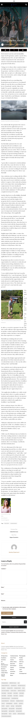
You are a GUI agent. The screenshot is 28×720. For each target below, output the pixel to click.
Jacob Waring (15, 698)
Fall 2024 (10, 695)
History (12, 669)
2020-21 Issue (13, 682)
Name (3, 587)
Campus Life (4, 670)
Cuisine (12, 659)
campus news (17, 688)
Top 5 (20, 669)
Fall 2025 (16, 695)
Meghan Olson (19, 700)
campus (3, 688)
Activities (3, 659)
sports (7, 705)
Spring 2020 (11, 708)
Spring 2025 (18, 711)
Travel (20, 671)
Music (11, 675)
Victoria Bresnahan (6, 716)
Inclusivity (12, 671)
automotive (13, 685)
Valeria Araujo (21, 713)
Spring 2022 (18, 708)
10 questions (5, 682)
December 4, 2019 (20, 44)
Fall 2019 (6, 523)
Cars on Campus (3, 675)
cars (23, 688)
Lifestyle (12, 673)
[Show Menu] (14, 1)
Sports (20, 663)
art (18, 682)
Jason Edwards (5, 700)
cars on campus (5, 690)
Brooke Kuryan (21, 685)
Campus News (4, 672)
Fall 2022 (22, 693)
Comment (4, 568)
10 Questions (4, 655)
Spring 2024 (11, 711)
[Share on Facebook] (5, 50)
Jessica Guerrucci (9, 44)
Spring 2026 (4, 713)
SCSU (3, 705)
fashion (21, 695)
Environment (13, 665)
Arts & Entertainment (4, 664)
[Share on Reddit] (23, 50)
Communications (14, 655)
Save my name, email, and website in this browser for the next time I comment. (14, 608)
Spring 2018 (18, 705)
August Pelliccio (5, 685)
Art (2, 661)
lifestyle (12, 700)
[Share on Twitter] (14, 50)
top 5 (10, 713)
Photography (22, 655)
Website (3, 600)
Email (3, 594)
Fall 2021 (16, 693)
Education (12, 663)
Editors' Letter (21, 690)
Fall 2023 (4, 695)
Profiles (21, 657)
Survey (21, 665)
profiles (21, 703)
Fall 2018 (4, 693)
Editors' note (13, 661)
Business (3, 668)
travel (14, 713)
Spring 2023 (4, 711)
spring (12, 705)
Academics (3, 657)
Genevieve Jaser (6, 698)
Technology (22, 667)
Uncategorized (22, 673)
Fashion (12, 667)
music (3, 703)
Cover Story (13, 657)
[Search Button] (26, 4)
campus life (9, 688)
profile (15, 703)
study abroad (14, 523)
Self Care (21, 661)
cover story (13, 690)
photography (9, 703)
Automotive (4, 666)
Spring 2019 (4, 708)
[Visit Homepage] (14, 4)
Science (21, 659)
